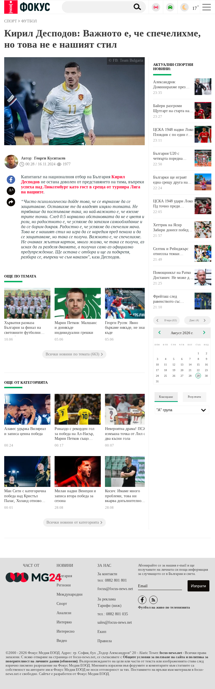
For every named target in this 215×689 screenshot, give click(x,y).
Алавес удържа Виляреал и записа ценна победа (25, 431)
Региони (64, 585)
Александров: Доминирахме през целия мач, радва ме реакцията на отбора (170, 84)
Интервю (64, 622)
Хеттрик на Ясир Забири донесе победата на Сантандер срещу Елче (173, 227)
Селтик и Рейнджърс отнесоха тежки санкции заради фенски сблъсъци (173, 251)
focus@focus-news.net (115, 589)
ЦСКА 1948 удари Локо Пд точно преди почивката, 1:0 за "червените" (173, 204)
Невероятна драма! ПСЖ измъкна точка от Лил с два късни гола (126, 434)
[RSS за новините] (153, 600)
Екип (101, 632)
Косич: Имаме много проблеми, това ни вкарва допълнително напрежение (123, 496)
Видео (62, 641)
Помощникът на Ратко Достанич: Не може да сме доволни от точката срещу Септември (173, 275)
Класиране (166, 396)
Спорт (62, 604)
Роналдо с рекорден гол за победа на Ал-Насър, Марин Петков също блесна (74, 434)
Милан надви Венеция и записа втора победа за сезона (75, 496)
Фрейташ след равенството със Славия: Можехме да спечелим (170, 299)
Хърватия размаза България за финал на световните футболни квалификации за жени (24, 328)
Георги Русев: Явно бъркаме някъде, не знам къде (126, 328)
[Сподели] (11, 202)
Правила (104, 641)
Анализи (64, 613)
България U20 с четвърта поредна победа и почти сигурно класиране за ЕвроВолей (171, 156)
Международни (70, 594)
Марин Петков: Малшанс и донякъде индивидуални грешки (76, 328)
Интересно (65, 631)
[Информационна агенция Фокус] (142, 600)
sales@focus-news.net (114, 622)
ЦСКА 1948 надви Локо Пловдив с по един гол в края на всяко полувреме (173, 132)
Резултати (194, 396)
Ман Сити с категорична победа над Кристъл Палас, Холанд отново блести (25, 496)
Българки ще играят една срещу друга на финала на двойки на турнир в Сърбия (171, 180)
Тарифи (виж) (109, 606)
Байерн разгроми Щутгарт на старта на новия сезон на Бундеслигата (171, 108)
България (64, 576)
